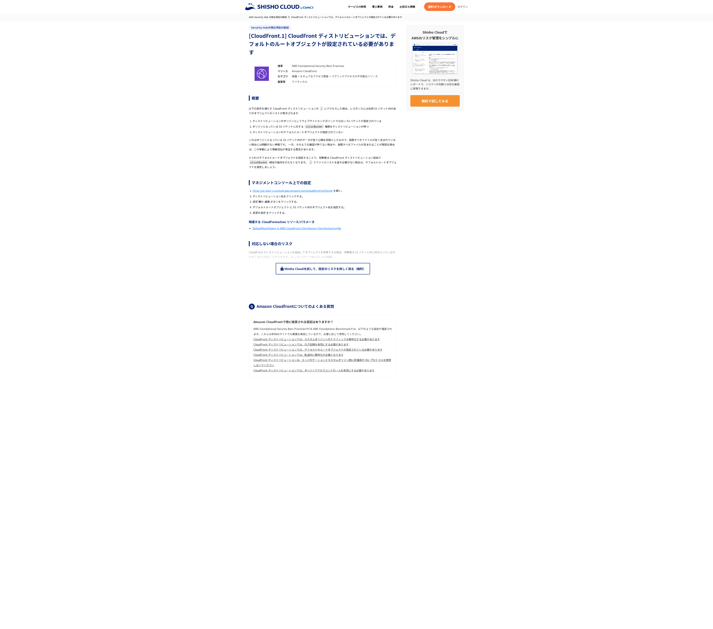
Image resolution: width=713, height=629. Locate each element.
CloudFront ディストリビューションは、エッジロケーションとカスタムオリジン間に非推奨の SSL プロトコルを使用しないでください (322, 362)
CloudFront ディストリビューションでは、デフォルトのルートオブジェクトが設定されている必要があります (317, 349)
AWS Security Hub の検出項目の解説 (268, 17)
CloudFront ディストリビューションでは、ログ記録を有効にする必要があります (301, 344)
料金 (391, 6)
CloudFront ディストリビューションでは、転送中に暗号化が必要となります (298, 355)
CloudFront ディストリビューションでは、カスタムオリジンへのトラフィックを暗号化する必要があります (316, 339)
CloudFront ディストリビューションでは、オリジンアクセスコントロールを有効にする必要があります (314, 370)
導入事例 (377, 6)
